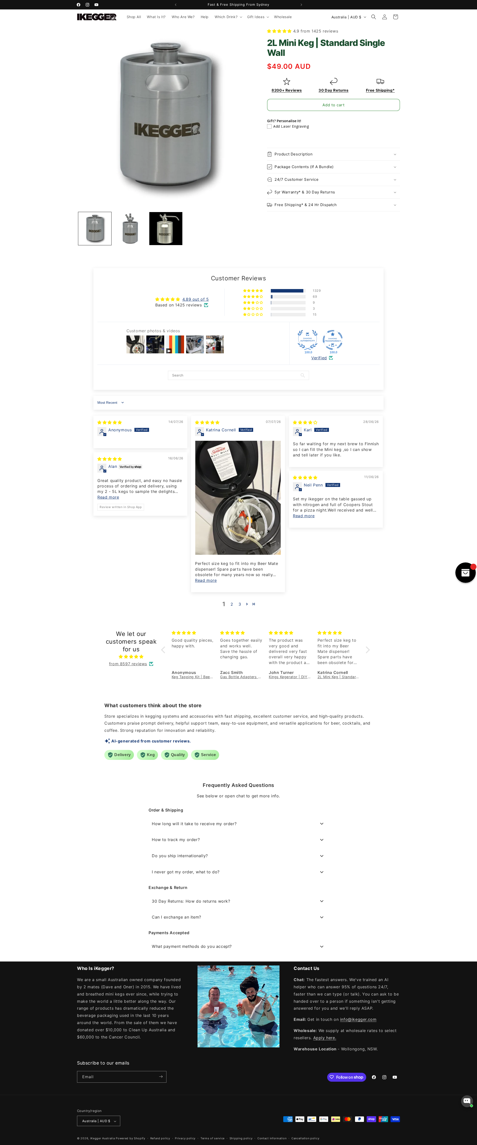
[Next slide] (395, 136)
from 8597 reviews (128, 664)
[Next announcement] (301, 4)
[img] (109, 422)
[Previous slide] (271, 136)
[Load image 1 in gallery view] (94, 228)
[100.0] (308, 340)
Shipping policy (241, 1138)
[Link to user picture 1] (238, 498)
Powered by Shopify (130, 1138)
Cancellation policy (305, 1138)
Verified (319, 357)
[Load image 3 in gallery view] (165, 228)
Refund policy (160, 1138)
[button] (228, 17)
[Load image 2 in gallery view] (130, 228)
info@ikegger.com (358, 1019)
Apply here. (324, 1037)
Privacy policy (185, 1138)
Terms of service (212, 1138)
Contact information (271, 1138)
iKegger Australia (102, 1138)
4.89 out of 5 (195, 299)
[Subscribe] (160, 1076)
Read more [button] (206, 580)
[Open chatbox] (467, 1101)
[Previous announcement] (175, 4)
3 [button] (239, 604)
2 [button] (232, 604)
